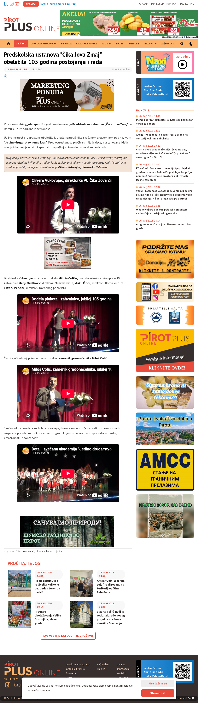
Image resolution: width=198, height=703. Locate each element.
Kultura (106, 43)
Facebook (6, 4)
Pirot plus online (32, 24)
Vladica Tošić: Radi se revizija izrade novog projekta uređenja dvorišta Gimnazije (111, 617)
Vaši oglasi (168, 43)
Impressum (157, 4)
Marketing (187, 4)
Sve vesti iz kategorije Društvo (68, 636)
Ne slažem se (158, 683)
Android (182, 89)
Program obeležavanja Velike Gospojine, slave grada (48, 617)
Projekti (149, 43)
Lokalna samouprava (43, 43)
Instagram (11, 4)
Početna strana (8, 43)
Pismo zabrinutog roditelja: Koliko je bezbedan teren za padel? (47, 586)
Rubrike (132, 43)
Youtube (17, 4)
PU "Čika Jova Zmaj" (23, 551)
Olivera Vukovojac (45, 551)
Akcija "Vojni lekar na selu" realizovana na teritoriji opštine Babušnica (111, 586)
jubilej (59, 551)
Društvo (21, 43)
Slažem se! (157, 693)
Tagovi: (8, 551)
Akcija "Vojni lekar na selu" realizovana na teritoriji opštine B (75, 4)
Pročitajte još (24, 563)
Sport (119, 43)
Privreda (66, 43)
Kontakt (172, 4)
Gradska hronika (86, 43)
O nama (143, 4)
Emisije (101, 669)
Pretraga (181, 43)
